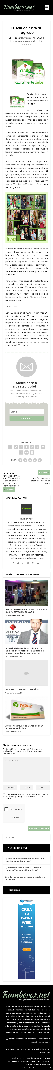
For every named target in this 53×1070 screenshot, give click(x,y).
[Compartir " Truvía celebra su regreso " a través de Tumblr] (26, 447)
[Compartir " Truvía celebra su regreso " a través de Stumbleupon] (21, 452)
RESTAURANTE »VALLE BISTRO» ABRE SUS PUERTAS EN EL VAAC (26, 610)
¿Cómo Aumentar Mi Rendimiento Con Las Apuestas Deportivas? (24, 859)
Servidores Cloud (34, 1058)
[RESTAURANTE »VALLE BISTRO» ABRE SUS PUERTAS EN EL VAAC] (26, 593)
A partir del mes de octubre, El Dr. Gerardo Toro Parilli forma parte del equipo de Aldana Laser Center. (25, 650)
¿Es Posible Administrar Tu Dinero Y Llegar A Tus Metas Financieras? (23, 869)
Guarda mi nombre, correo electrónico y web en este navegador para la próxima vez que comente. (25, 796)
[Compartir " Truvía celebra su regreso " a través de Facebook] (10, 447)
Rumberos (26, 38)
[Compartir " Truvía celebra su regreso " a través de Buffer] (43, 447)
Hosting (14, 1058)
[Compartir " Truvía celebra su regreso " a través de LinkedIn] (37, 447)
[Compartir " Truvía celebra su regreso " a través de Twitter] (15, 447)
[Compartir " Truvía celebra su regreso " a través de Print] (32, 452)
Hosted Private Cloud (31, 1061)
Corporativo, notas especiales (23, 41)
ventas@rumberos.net (40, 1042)
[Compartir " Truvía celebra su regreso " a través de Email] (26, 452)
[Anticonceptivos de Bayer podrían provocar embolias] (26, 709)
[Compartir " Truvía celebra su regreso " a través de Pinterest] (32, 447)
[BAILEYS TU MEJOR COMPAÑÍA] (26, 673)
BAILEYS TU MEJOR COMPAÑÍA (22, 689)
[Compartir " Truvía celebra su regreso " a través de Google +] (21, 447)
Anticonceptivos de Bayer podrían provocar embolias (24, 727)
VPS (22, 1058)
